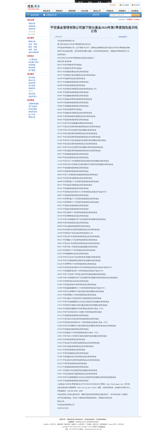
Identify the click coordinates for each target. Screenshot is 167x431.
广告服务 (89, 424)
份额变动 (31, 88)
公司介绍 (121, 424)
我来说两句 (123, 37)
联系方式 (96, 424)
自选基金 (135, 11)
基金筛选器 (34, 15)
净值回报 (72, 11)
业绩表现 (31, 26)
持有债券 (31, 68)
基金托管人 (32, 96)
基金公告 (31, 80)
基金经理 (31, 83)
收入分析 (31, 114)
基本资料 (31, 77)
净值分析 (31, 23)
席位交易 (31, 94)
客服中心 (74, 424)
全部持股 (31, 65)
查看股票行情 (51, 15)
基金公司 (97, 11)
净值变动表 (32, 112)
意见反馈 (113, 5)
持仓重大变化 (33, 62)
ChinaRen (46, 424)
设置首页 (81, 424)
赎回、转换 (32, 47)
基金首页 (46, 11)
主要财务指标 (33, 104)
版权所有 (102, 427)
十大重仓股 (32, 59)
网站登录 (67, 424)
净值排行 (59, 11)
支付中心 (53, 424)
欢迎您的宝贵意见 (93, 422)
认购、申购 (32, 44)
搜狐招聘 (60, 424)
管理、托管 (32, 50)
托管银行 (122, 11)
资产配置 (31, 70)
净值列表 (31, 29)
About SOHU (112, 424)
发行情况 (31, 86)
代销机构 (109, 11)
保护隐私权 (103, 424)
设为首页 (137, 5)
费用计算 (31, 41)
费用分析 (31, 117)
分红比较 (84, 11)
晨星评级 (96, 15)
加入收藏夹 (125, 5)
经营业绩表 (32, 109)
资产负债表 (32, 106)
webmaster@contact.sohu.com (93, 429)
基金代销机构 (33, 52)
